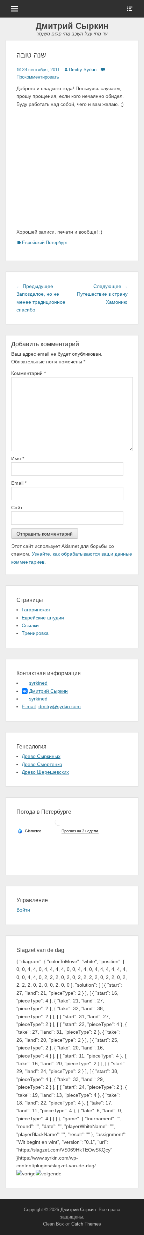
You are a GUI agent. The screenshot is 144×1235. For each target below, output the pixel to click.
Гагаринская (36, 609)
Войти (23, 910)
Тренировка (35, 633)
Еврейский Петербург (44, 242)
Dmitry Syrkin (82, 69)
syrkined (38, 683)
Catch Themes (86, 1224)
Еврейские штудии (43, 617)
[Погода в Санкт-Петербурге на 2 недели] (80, 831)
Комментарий (28, 373)
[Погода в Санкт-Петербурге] (58, 824)
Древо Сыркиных (41, 756)
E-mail (29, 706)
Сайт (16, 507)
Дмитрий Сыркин (72, 26)
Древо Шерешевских (45, 772)
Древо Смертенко (42, 764)
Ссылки (30, 625)
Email (19, 483)
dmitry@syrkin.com (59, 706)
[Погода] (29, 830)
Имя (17, 458)
